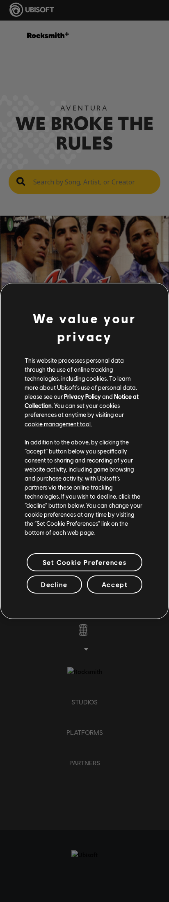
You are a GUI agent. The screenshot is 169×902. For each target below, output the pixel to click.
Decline (54, 584)
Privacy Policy (82, 396)
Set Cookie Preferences (84, 562)
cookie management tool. (58, 423)
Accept (115, 584)
